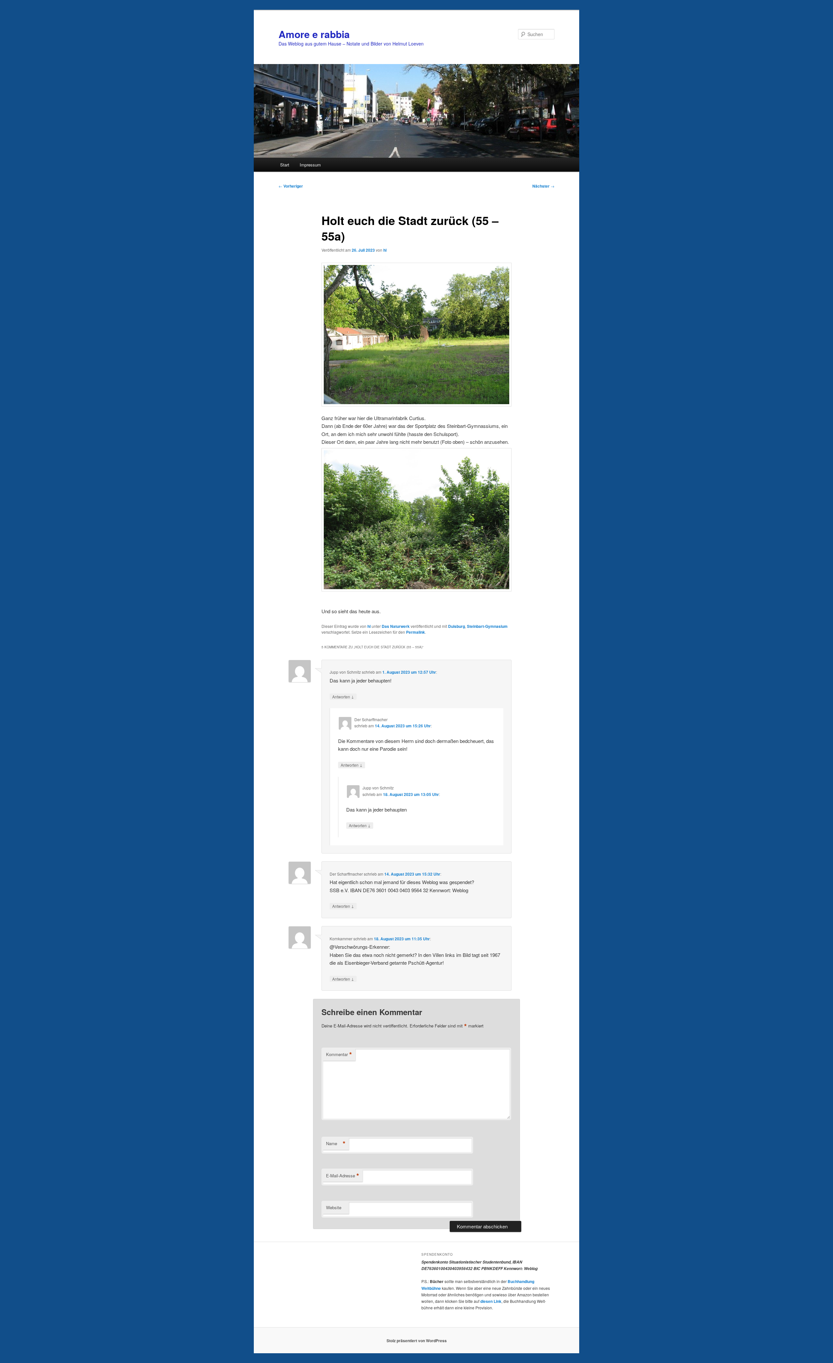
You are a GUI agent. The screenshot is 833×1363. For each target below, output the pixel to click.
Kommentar (339, 1054)
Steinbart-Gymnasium (487, 626)
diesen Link (490, 1301)
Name (336, 1143)
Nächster (543, 186)
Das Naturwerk (396, 626)
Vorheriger (291, 186)
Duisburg (456, 626)
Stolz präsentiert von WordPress (417, 1340)
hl (385, 250)
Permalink (415, 632)
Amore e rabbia (314, 34)
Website (333, 1207)
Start (284, 165)
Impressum (310, 165)
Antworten (343, 696)
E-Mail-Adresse (342, 1176)
